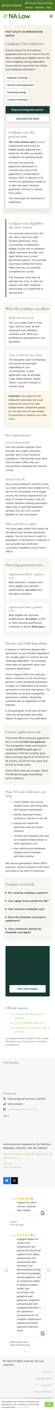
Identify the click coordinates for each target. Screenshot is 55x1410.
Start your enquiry (27, 988)
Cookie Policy (11, 1157)
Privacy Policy (41, 1154)
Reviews (40, 7)
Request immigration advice (27, 109)
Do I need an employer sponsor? (28, 892)
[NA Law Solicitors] (16, 16)
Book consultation (12, 1167)
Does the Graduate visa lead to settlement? (26, 919)
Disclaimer (46, 1385)
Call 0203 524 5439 (27, 118)
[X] (14, 1180)
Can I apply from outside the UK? (28, 900)
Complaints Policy (21, 1154)
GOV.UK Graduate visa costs (29, 1022)
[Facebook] (6, 1180)
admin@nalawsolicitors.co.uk (22, 1109)
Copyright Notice (43, 1378)
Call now (7, 1163)
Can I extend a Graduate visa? (26, 909)
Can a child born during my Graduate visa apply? (23, 930)
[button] (51, 16)
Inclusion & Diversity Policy (38, 1398)
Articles (29, 7)
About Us (47, 1371)
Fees (49, 7)
